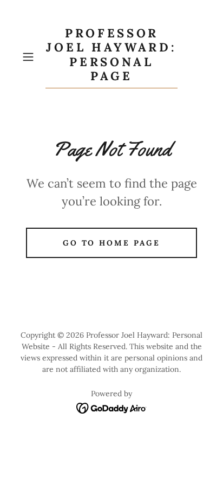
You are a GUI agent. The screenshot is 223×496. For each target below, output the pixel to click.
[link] (111, 57)
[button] (31, 57)
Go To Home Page (112, 243)
